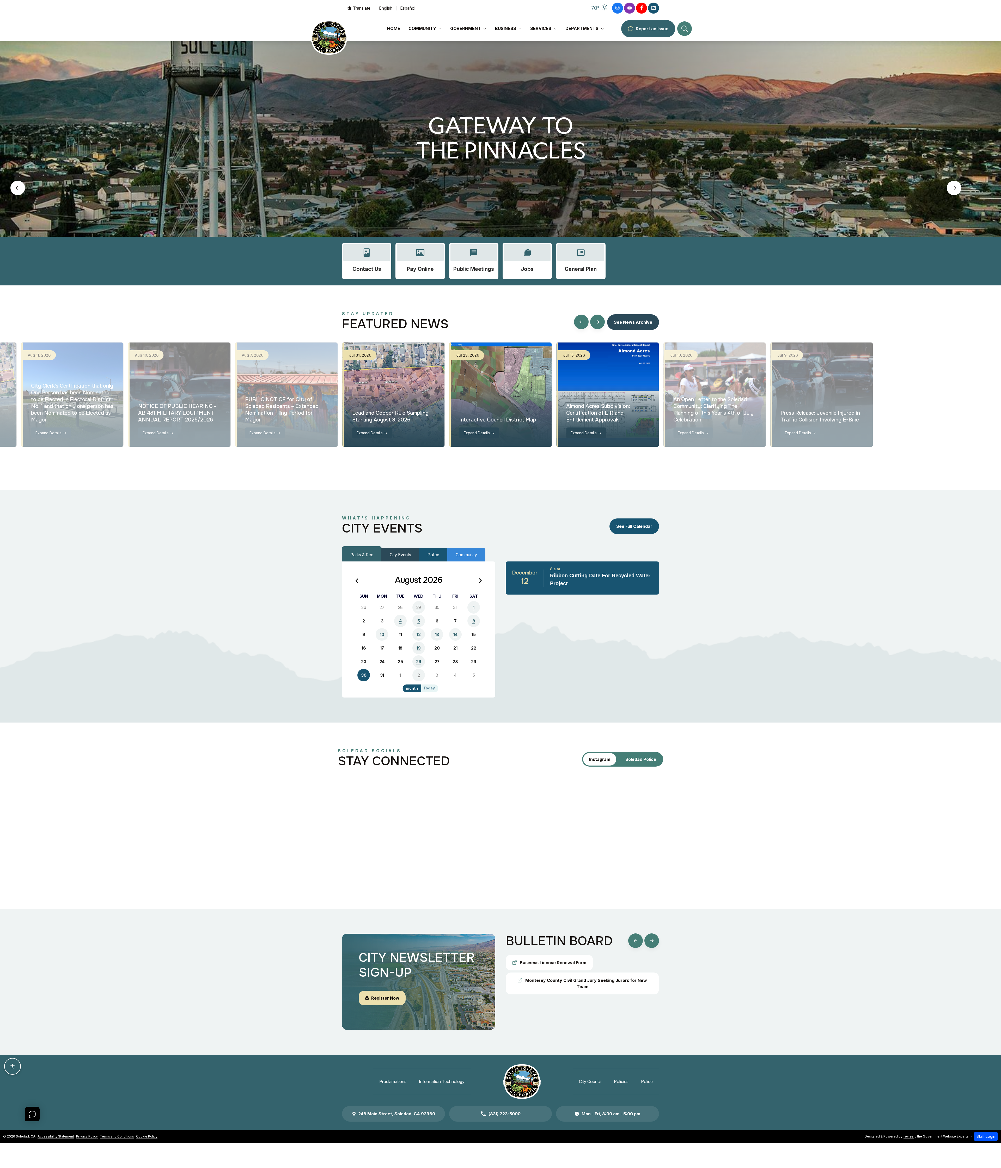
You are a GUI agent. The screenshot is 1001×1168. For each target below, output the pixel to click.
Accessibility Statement (56, 1136)
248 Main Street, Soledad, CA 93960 (396, 1113)
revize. (909, 1136)
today (429, 688)
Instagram (599, 759)
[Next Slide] (954, 188)
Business (505, 28)
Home (393, 28)
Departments (582, 28)
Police (433, 554)
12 (418, 634)
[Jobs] (527, 261)
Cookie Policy (146, 1136)
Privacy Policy (87, 1136)
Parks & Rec (361, 554)
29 (418, 607)
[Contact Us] (366, 261)
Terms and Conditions (117, 1136)
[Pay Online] (420, 261)
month (412, 688)
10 (382, 634)
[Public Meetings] (473, 261)
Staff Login (985, 1136)
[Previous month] (357, 581)
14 (455, 634)
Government (465, 28)
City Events (400, 554)
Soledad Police (640, 759)
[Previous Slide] (17, 188)
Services (540, 28)
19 (419, 648)
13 (437, 634)
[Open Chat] (32, 1114)
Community (422, 28)
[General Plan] (580, 261)
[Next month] (480, 581)
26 (418, 661)
